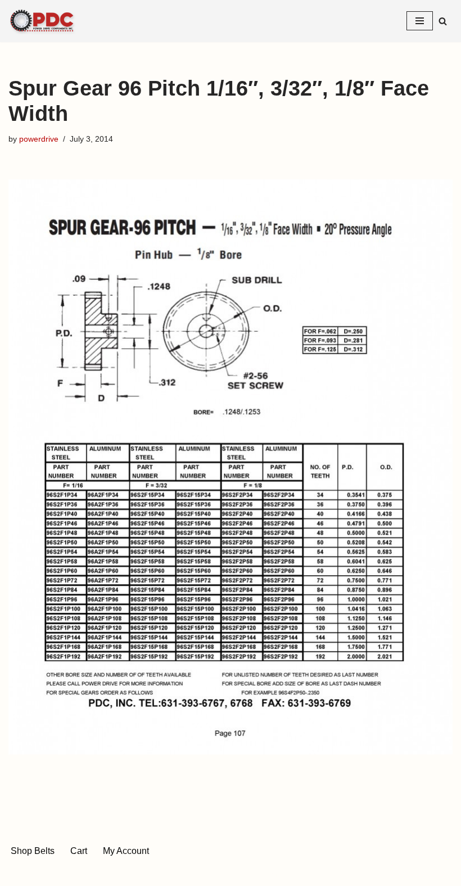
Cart (78, 851)
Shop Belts (33, 851)
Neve (180, 874)
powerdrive (38, 138)
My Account (126, 851)
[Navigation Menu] (419, 20)
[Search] (443, 21)
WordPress (269, 874)
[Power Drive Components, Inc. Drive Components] (42, 21)
